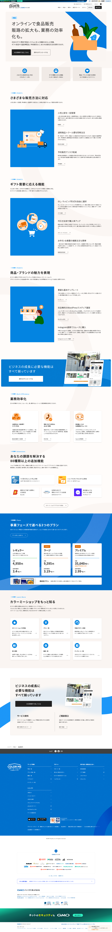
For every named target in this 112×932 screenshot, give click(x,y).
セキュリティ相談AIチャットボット (60, 896)
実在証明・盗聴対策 (20, 897)
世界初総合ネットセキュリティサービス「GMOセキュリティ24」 (27, 896)
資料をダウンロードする (41, 52)
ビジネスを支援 (39, 928)
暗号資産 (74, 928)
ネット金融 (69, 928)
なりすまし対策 (63, 897)
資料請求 (90, 7)
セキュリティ (46, 928)
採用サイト (61, 876)
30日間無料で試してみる (21, 52)
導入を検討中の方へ (78, 4)
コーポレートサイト (53, 876)
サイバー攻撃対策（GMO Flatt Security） (52, 897)
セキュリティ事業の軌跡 (71, 897)
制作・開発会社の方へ (88, 4)
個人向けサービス (80, 928)
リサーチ (59, 928)
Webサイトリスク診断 (50, 896)
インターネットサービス (21, 928)
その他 (86, 928)
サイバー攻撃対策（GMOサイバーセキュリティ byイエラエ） (34, 897)
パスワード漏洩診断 (42, 896)
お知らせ (96, 4)
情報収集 (64, 928)
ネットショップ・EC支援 (31, 928)
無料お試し (98, 7)
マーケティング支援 (53, 928)
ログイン (84, 7)
